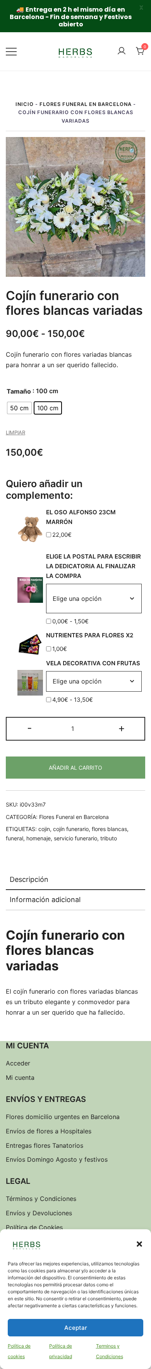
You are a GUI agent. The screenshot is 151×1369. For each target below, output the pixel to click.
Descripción (29, 879)
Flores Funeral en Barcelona (85, 104)
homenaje (38, 838)
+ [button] (121, 728)
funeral (14, 838)
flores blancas (109, 829)
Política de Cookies (34, 1227)
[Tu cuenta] (121, 51)
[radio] (19, 408)
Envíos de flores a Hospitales (48, 1131)
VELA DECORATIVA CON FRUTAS (93, 663)
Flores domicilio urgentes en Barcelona (63, 1117)
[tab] (75, 880)
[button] (139, 1244)
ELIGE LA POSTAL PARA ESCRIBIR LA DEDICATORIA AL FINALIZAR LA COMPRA (93, 566)
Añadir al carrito (75, 767)
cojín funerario (71, 829)
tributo (108, 838)
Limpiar (15, 432)
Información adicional (45, 899)
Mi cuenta (20, 1077)
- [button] (29, 728)
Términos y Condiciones (41, 1198)
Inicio (24, 104)
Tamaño (19, 391)
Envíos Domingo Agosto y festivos (57, 1159)
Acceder (18, 1063)
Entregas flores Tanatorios (44, 1145)
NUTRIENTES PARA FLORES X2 (89, 635)
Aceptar (75, 1327)
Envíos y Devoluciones (39, 1213)
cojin (44, 829)
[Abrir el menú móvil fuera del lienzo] (11, 51)
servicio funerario (75, 838)
